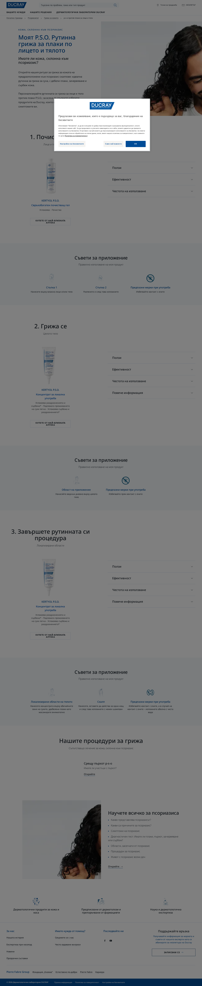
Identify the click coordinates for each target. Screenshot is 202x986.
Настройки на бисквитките (72, 144)
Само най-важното (113, 144)
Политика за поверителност (76, 136)
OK (135, 144)
